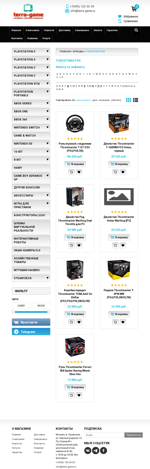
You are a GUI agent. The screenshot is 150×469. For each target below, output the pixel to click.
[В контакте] (87, 450)
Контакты (17, 38)
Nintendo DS (23, 143)
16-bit (18, 151)
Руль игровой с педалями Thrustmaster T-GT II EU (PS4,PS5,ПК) (75, 147)
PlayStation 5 (24, 51)
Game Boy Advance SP (28, 177)
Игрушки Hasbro (27, 270)
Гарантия (112, 30)
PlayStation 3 (24, 67)
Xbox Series (23, 103)
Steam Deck (22, 278)
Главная (16, 30)
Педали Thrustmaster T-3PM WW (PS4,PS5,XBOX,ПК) (119, 294)
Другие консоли (27, 187)
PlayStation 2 (24, 75)
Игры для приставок (22, 205)
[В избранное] (79, 172)
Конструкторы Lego (29, 215)
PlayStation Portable (23, 93)
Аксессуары (23, 195)
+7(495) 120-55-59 (82, 6)
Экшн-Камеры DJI (27, 250)
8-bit (17, 159)
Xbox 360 (20, 119)
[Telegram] (95, 450)
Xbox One (21, 111)
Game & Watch (25, 135)
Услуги (46, 38)
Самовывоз (82, 30)
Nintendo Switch (27, 127)
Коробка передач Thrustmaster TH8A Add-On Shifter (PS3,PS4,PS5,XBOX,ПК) (75, 295)
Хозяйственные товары (26, 260)
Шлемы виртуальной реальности (24, 227)
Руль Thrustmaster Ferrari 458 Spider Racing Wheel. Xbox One (75, 371)
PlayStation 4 (24, 59)
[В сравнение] (71, 172)
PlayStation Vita (27, 83)
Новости (49, 30)
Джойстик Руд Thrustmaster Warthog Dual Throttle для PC (75, 220)
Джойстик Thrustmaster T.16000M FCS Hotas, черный (119, 147)
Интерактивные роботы (26, 240)
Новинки (32, 38)
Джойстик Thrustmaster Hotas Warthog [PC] (119, 218)
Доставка (64, 30)
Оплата (98, 30)
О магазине (32, 30)
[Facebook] (103, 450)
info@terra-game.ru (83, 11)
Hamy (18, 167)
